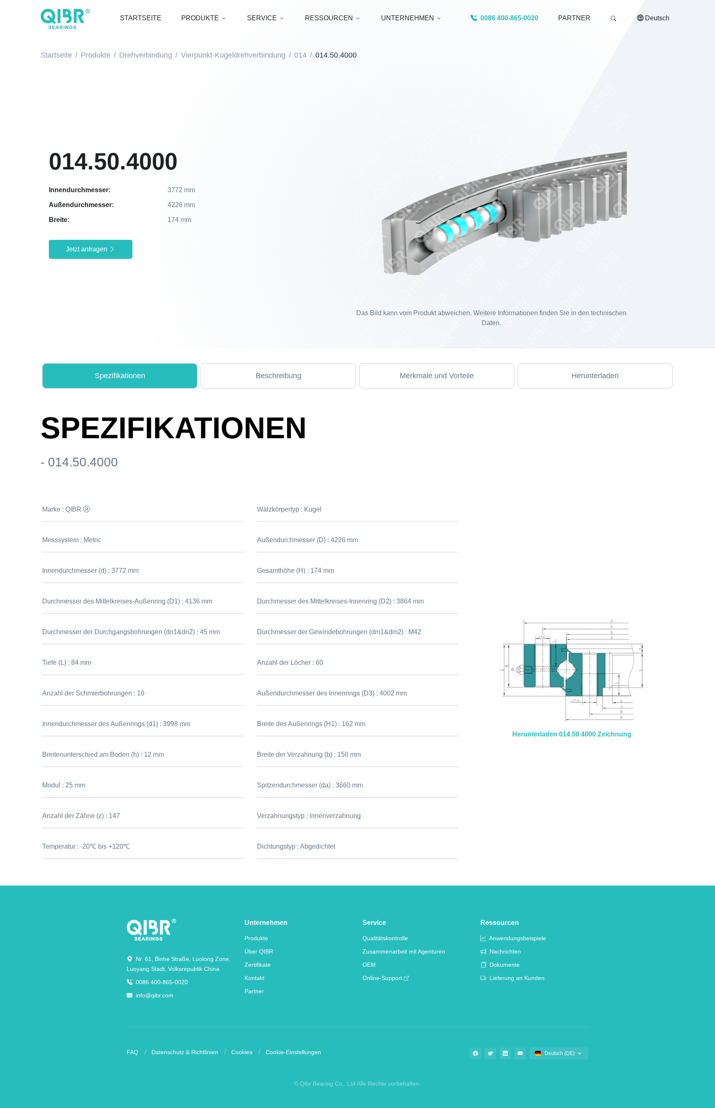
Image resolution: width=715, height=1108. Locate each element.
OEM (369, 964)
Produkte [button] (200, 18)
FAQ (132, 1052)
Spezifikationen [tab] (120, 376)
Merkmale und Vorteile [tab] (437, 376)
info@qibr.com (154, 995)
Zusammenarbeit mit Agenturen (403, 951)
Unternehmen (266, 922)
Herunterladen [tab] (595, 376)
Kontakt (254, 978)
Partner (574, 18)
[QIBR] (65, 19)
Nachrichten (504, 951)
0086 (508, 18)
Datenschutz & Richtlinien (184, 1052)
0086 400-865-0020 (161, 982)
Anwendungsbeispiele (517, 938)
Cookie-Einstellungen (293, 1052)
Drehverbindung (145, 55)
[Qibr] (151, 929)
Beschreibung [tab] (278, 376)
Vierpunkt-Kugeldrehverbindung (233, 55)
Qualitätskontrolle (385, 938)
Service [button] (262, 18)
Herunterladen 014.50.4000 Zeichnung (571, 734)
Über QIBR (259, 951)
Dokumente (504, 964)
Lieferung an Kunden (516, 978)
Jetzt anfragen (87, 249)
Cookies (241, 1052)
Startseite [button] (140, 18)
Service (374, 922)
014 (300, 55)
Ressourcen (499, 922)
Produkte (95, 55)
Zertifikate (258, 964)
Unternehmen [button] (407, 18)
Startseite (56, 55)
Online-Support (382, 978)
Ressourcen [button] (329, 18)
